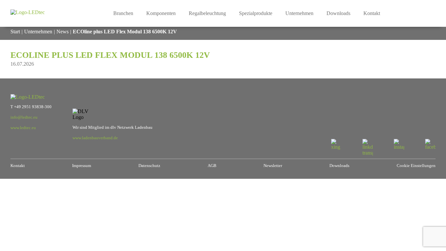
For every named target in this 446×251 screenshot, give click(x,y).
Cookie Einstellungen (416, 165)
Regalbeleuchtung (207, 13)
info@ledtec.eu (24, 117)
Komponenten (161, 13)
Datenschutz (149, 165)
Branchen (123, 13)
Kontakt (371, 13)
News (62, 31)
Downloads (338, 13)
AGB (212, 165)
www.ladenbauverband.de (95, 138)
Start (15, 31)
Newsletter (272, 165)
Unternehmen (299, 13)
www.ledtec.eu (23, 128)
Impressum (81, 165)
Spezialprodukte (255, 13)
